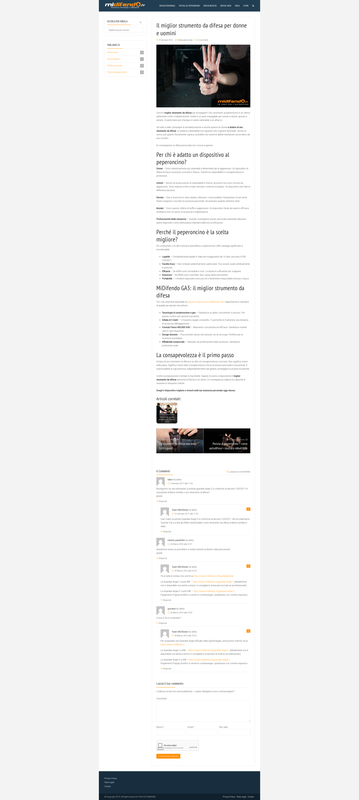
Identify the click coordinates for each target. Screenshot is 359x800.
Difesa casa (225, 6)
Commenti (161, 698)
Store (246, 6)
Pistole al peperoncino (189, 6)
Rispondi (163, 501)
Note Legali (109, 782)
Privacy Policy (110, 778)
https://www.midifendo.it (172, 644)
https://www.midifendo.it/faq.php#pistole (214, 576)
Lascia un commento (239, 471)
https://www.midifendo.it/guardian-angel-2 (213, 591)
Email (191, 727)
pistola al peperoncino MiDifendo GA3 (206, 302)
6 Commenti (202, 40)
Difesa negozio (210, 6)
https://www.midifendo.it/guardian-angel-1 (213, 581)
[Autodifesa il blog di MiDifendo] (124, 4)
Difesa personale (167, 6)
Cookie (107, 786)
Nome (160, 727)
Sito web (223, 727)
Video (237, 6)
